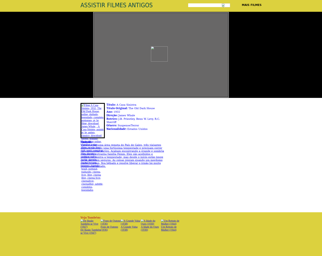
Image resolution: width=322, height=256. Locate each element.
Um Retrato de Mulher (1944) (169, 228)
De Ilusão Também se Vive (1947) (90, 231)
